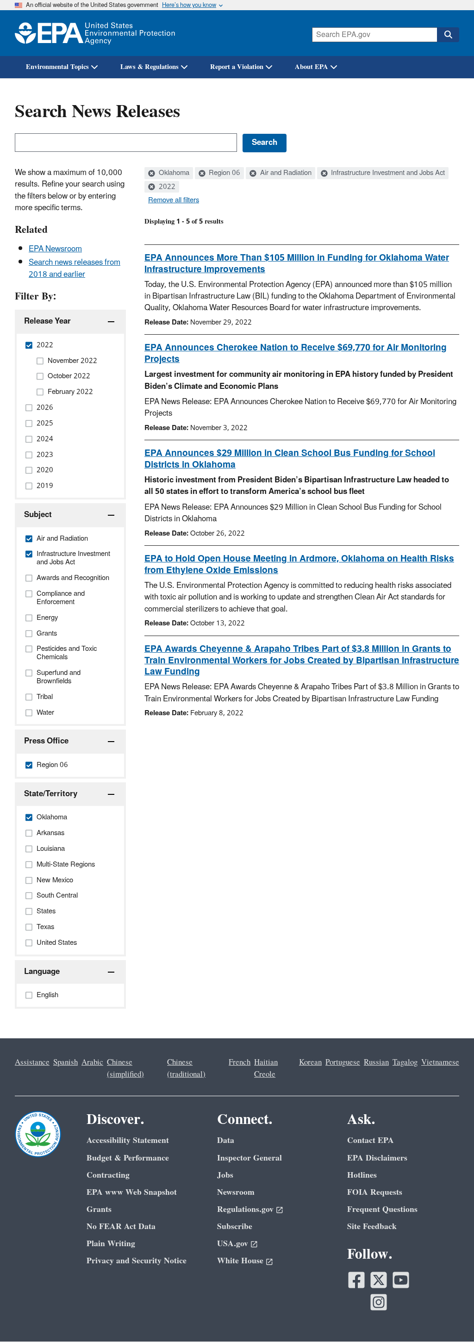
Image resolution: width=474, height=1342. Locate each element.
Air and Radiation (285, 173)
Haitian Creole (266, 1068)
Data (225, 1140)
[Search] (448, 34)
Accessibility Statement (128, 1140)
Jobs (225, 1175)
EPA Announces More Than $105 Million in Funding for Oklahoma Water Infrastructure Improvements (296, 264)
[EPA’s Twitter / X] (378, 1280)
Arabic (92, 1062)
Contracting (108, 1175)
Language (42, 971)
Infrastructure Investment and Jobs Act (387, 173)
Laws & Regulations (149, 67)
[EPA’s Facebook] (356, 1280)
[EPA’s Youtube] (401, 1280)
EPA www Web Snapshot (132, 1192)
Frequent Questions (382, 1209)
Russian (376, 1062)
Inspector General (249, 1158)
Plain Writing (111, 1243)
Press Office (46, 741)
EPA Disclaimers (377, 1158)
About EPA (311, 67)
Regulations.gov (245, 1209)
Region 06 (223, 173)
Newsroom (236, 1192)
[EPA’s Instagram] (378, 1302)
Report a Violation (236, 67)
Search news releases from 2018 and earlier (74, 268)
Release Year (47, 321)
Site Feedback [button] (372, 1226)
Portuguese (342, 1062)
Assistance (32, 1062)
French (239, 1062)
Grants (99, 1209)
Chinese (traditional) (186, 1068)
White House (240, 1261)
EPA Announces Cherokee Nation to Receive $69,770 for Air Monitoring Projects (295, 353)
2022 (166, 187)
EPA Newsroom (55, 249)
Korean (310, 1062)
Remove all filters (173, 200)
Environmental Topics (57, 67)
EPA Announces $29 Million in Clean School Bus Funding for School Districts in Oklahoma (289, 459)
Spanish (65, 1062)
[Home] (95, 33)
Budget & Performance (128, 1158)
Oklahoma (173, 173)
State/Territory (50, 794)
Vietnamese (440, 1062)
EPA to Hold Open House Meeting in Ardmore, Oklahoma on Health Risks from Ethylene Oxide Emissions (299, 564)
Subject (38, 514)
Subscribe (234, 1226)
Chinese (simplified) (125, 1068)
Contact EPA (370, 1140)
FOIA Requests (374, 1192)
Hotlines (362, 1175)
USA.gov (232, 1243)
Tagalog (405, 1062)
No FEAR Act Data (121, 1226)
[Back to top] (448, 1316)
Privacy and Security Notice (137, 1261)
